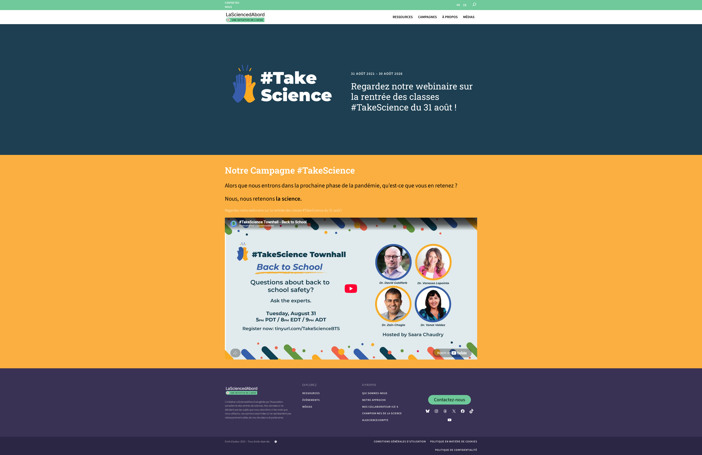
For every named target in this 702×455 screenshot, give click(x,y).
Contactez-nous (449, 399)
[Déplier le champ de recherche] (474, 5)
